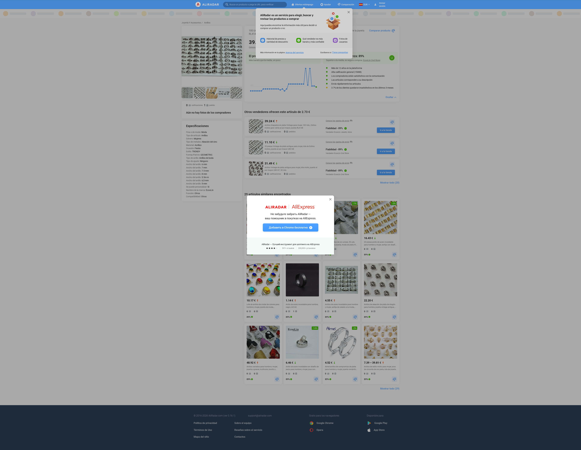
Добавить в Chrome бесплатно (288, 227)
